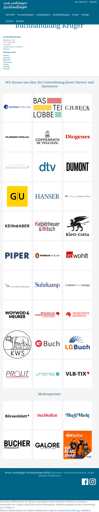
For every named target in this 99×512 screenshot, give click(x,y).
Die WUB (10, 15)
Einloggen (93, 2)
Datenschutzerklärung (75, 472)
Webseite (6, 49)
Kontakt (20, 21)
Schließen (86, 510)
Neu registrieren (81, 2)
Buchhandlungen (61, 15)
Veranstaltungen (25, 15)
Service (9, 21)
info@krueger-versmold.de (13, 47)
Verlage (85, 15)
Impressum (56, 472)
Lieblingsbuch (43, 15)
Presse (75, 15)
